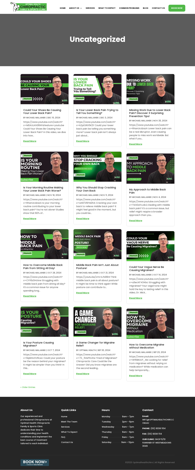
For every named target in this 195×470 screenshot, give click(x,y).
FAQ (63, 437)
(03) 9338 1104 (158, 428)
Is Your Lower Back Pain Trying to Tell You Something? (97, 111)
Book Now (176, 8)
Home (63, 8)
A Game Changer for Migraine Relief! (95, 344)
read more (29, 141)
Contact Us (158, 8)
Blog (145, 8)
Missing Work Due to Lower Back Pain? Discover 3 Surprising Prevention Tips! (150, 113)
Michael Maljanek (36, 117)
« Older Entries (27, 387)
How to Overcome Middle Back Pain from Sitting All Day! (43, 266)
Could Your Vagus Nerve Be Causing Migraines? (146, 268)
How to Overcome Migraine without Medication (146, 346)
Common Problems (129, 8)
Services (90, 8)
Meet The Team (69, 421)
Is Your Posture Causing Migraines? (38, 344)
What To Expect (106, 8)
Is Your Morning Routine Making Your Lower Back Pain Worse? (43, 189)
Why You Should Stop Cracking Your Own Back (96, 189)
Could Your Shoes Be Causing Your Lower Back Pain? (42, 111)
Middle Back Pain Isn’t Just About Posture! (97, 266)
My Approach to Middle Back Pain (147, 191)
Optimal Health (87, 350)
